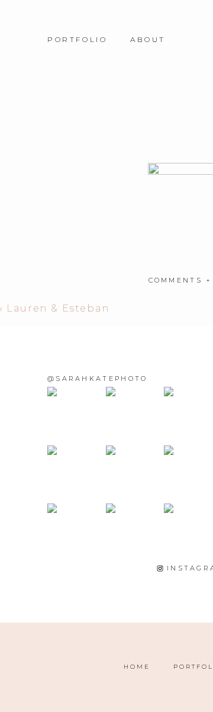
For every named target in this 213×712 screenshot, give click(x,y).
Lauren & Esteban (58, 308)
